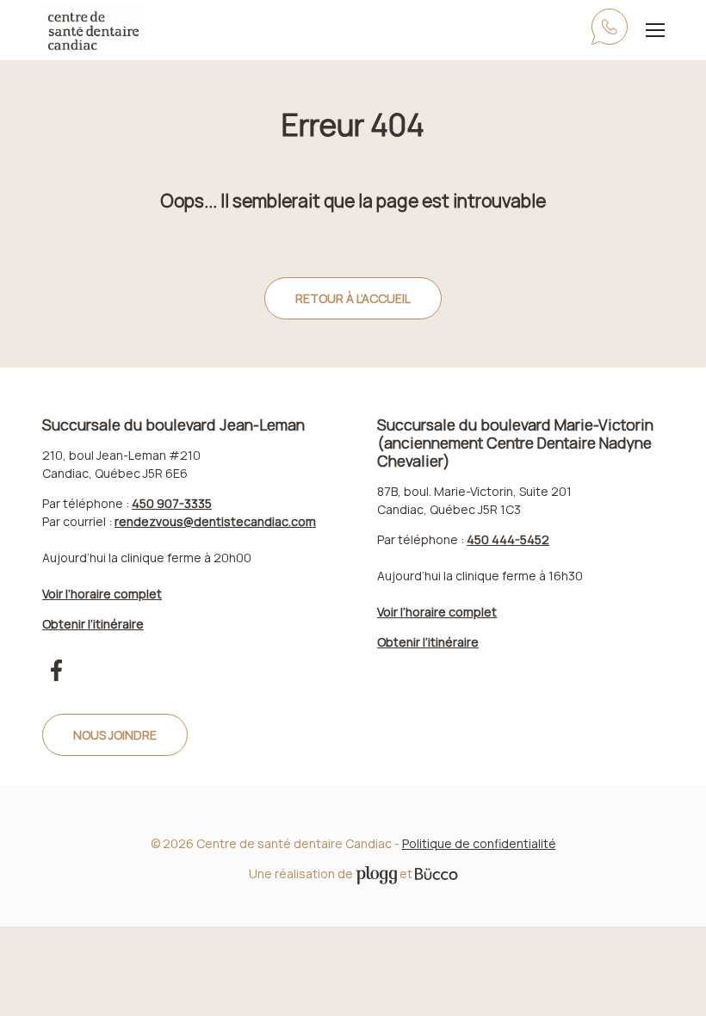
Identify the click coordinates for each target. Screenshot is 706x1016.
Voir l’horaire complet (102, 593)
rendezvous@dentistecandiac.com (215, 521)
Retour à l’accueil (353, 298)
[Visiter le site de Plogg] (376, 873)
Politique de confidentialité (479, 843)
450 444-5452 (508, 539)
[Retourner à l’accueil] (93, 30)
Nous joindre (115, 735)
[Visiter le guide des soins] (436, 873)
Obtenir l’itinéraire (93, 624)
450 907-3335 (609, 31)
